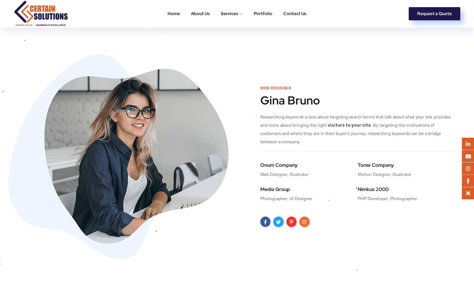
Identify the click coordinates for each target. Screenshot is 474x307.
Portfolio (263, 13)
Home (174, 13)
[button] (468, 193)
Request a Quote (434, 13)
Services (229, 13)
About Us (200, 13)
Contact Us (294, 13)
